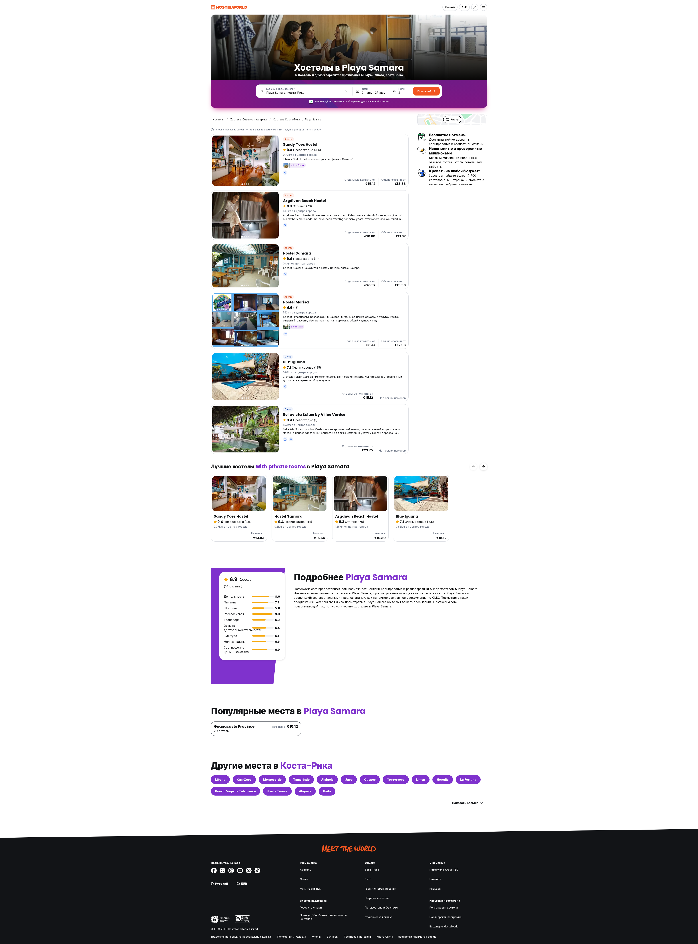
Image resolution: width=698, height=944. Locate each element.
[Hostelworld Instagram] (231, 870)
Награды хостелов (377, 898)
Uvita (327, 791)
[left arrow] (473, 466)
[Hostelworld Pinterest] (249, 870)
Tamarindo (301, 779)
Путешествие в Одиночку (381, 907)
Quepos (370, 779)
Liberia (220, 779)
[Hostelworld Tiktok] (257, 870)
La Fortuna (468, 779)
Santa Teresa (277, 791)
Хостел (288, 139)
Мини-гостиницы (310, 888)
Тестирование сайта (357, 936)
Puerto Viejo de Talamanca (235, 791)
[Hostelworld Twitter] (222, 870)
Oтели (304, 879)
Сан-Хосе (244, 779)
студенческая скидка (379, 917)
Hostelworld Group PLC (444, 869)
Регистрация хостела (444, 907)
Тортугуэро (395, 779)
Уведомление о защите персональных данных (241, 936)
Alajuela (327, 779)
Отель (287, 356)
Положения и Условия (291, 936)
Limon (420, 779)
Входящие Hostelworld (444, 926)
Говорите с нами (311, 907)
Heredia (443, 779)
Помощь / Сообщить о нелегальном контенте (323, 917)
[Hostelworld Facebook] (214, 870)
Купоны (316, 936)
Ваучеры (332, 936)
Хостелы (305, 869)
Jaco (348, 779)
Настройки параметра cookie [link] (417, 936)
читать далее (313, 129)
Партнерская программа (446, 917)
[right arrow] (483, 466)
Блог (368, 879)
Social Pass (372, 869)
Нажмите (435, 879)
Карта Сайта (385, 936)
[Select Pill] (474, 7)
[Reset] (346, 91)
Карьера (435, 888)
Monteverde (272, 779)
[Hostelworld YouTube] (240, 870)
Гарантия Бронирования (380, 888)
